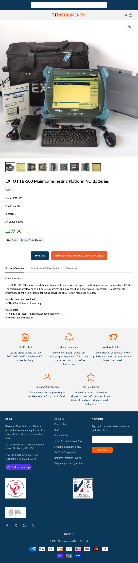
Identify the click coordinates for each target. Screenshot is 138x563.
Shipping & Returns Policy (67, 446)
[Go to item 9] (96, 167)
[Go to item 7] (74, 167)
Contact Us (60, 424)
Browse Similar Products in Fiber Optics (79, 255)
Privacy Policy (61, 435)
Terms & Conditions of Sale (68, 441)
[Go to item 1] (10, 167)
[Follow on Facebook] (7, 525)
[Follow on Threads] (33, 525)
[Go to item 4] (42, 167)
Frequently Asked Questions (69, 463)
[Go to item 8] (85, 167)
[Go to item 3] (31, 167)
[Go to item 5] (53, 167)
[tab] (14, 269)
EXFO (8, 190)
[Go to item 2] (21, 167)
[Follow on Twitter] (16, 525)
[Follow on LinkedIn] (42, 525)
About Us (59, 418)
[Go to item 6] (64, 167)
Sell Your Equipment (64, 452)
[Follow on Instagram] (24, 525)
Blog (56, 429)
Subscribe (102, 450)
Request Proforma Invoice (67, 457)
